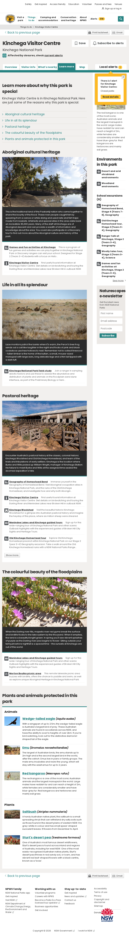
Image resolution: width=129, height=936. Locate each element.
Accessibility (100, 888)
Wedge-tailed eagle (38, 718)
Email (119, 32)
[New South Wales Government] (107, 915)
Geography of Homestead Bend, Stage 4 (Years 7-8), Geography (112, 210)
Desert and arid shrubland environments (111, 174)
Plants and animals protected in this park (35, 139)
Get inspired (41, 4)
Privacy (97, 895)
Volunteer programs (45, 892)
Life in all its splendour (21, 120)
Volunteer (87, 4)
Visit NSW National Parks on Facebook (8, 931)
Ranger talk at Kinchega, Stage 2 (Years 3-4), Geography (113, 240)
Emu (25, 747)
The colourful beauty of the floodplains (33, 133)
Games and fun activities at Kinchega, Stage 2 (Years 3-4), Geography (113, 270)
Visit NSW (10, 900)
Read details (111, 97)
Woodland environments (110, 185)
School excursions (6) (109, 197)
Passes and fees (103, 4)
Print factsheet (100, 32)
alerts (110, 67)
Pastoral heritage (17, 127)
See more (118, 280)
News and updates (74, 896)
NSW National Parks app (17, 892)
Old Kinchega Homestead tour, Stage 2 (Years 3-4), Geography (112, 225)
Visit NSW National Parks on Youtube (23, 931)
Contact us (70, 900)
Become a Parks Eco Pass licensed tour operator (48, 901)
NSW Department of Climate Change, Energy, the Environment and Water (18, 907)
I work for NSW (85, 930)
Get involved (41, 910)
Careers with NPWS (44, 896)
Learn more (66, 66)
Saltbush (29, 811)
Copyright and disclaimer (101, 901)
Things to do (26, 27)
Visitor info (28, 67)
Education (74, 4)
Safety (28, 4)
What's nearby (47, 67)
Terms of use (100, 892)
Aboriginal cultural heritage (25, 114)
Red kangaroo (33, 773)
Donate (97, 912)
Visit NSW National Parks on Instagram (16, 931)
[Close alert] (123, 77)
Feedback (69, 903)
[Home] (10, 18)
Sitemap (98, 905)
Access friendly (58, 4)
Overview (11, 67)
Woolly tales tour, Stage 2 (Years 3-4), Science (112, 254)
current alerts (53, 55)
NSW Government (63, 930)
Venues (118, 4)
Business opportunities (46, 906)
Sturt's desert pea (36, 837)
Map (82, 67)
